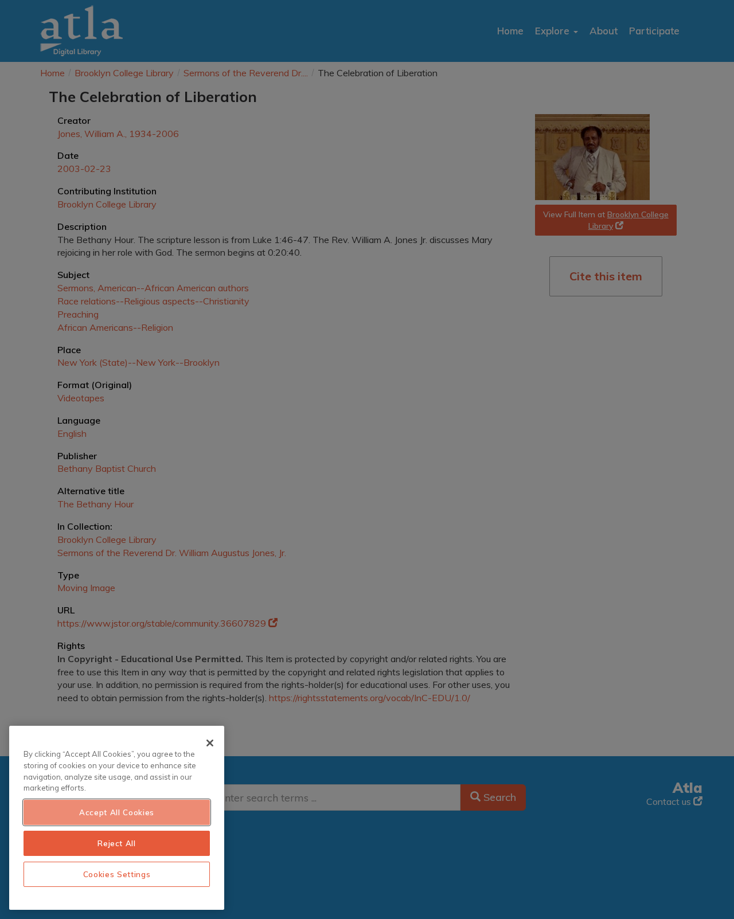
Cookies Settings (117, 874)
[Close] (209, 743)
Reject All (116, 843)
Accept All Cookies (116, 812)
